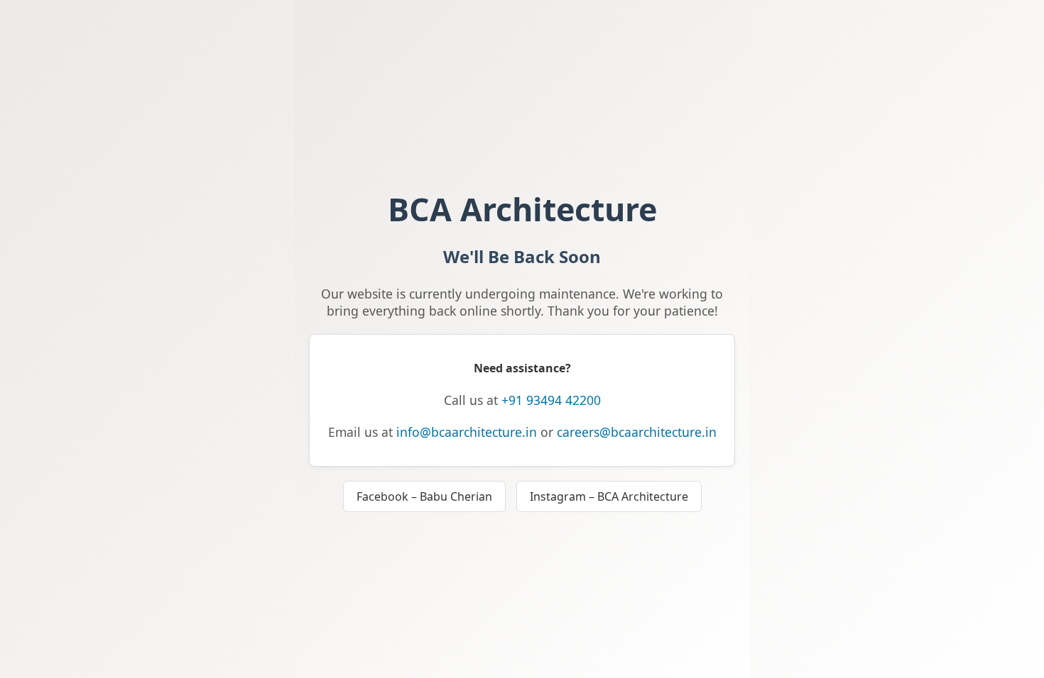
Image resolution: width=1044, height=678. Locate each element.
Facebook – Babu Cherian (424, 496)
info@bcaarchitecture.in (466, 431)
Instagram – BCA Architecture (609, 496)
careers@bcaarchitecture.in (637, 431)
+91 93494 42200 (551, 400)
